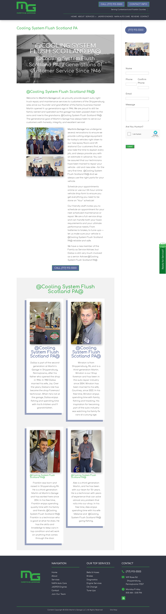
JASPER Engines (59, 587)
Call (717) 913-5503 (111, 4)
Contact (144, 17)
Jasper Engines (105, 17)
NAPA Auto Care (59, 583)
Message (130, 105)
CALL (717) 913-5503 (65, 268)
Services (90, 17)
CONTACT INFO (138, 4)
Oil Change (92, 587)
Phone (129, 79)
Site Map (113, 610)
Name (129, 68)
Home (74, 17)
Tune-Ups (91, 591)
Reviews (135, 17)
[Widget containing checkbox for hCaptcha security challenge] (143, 134)
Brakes (90, 576)
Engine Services (94, 583)
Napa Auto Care (122, 17)
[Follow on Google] (123, 598)
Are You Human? (134, 127)
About (81, 17)
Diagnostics (92, 580)
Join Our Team (59, 594)
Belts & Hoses (93, 572)
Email (129, 94)
